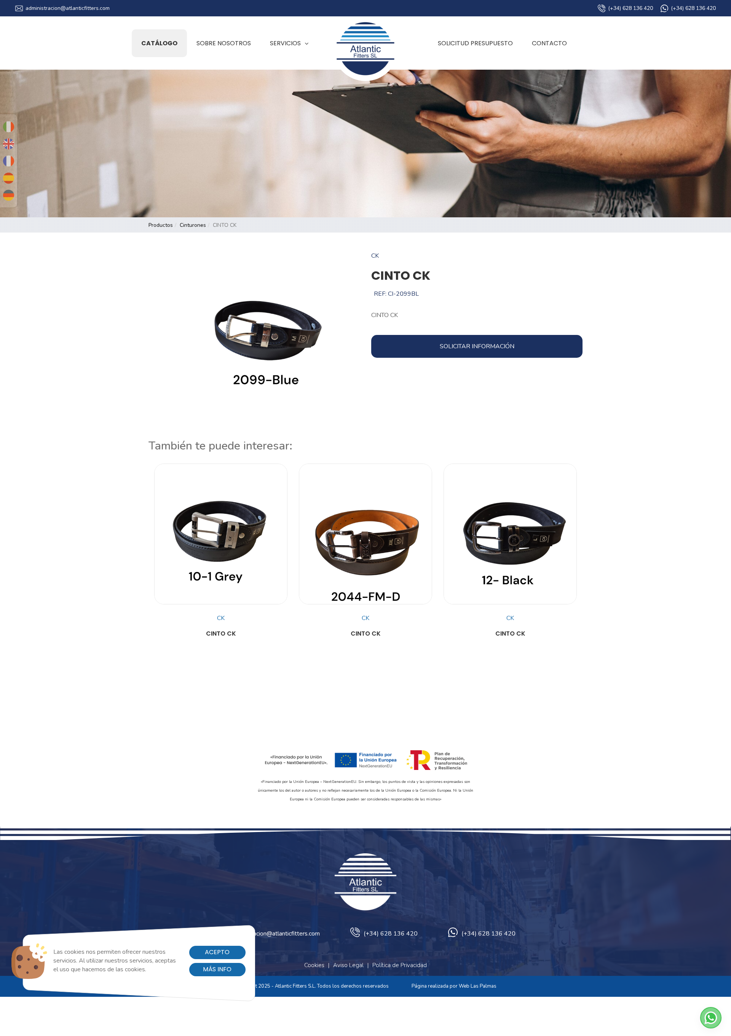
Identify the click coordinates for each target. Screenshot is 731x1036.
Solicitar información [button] (477, 346)
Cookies (314, 965)
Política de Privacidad (399, 965)
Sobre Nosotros (223, 43)
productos (160, 225)
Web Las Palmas (477, 986)
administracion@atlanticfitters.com (68, 8)
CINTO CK (221, 634)
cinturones (193, 225)
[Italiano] (8, 127)
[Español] (8, 178)
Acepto (217, 952)
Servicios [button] (285, 43)
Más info (217, 969)
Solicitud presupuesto (475, 43)
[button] (710, 1017)
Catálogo (159, 43)
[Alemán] (8, 195)
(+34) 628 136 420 (630, 8)
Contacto (549, 43)
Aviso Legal (348, 965)
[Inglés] (8, 144)
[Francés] (8, 161)
